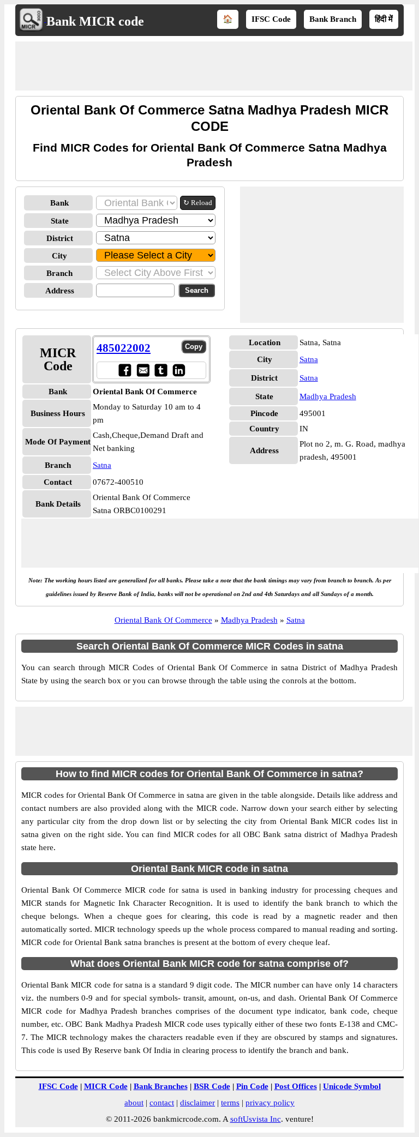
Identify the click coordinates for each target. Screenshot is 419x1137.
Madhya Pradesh (328, 396)
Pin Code (252, 1086)
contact (161, 1102)
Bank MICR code (95, 21)
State (60, 220)
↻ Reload (197, 202)
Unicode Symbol (352, 1086)
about (133, 1102)
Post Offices (295, 1086)
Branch (59, 273)
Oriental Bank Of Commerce (163, 620)
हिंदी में (384, 19)
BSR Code (212, 1086)
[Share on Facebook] (124, 370)
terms (230, 1102)
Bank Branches (161, 1086)
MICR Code (106, 1086)
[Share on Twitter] (160, 370)
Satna (102, 465)
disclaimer (197, 1102)
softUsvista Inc (255, 1119)
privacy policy (270, 1102)
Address (59, 290)
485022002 (124, 347)
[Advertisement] (213, 66)
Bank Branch (332, 19)
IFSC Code (271, 19)
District (59, 238)
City (59, 255)
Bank (59, 202)
